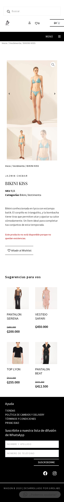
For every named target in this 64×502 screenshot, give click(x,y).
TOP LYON (13, 369)
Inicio (4, 43)
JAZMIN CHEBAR (16, 175)
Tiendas (10, 410)
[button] (59, 37)
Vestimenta (15, 43)
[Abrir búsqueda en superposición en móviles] (32, 11)
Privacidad (12, 422)
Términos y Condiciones (20, 418)
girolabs (54, 488)
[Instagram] (54, 473)
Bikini (23, 195)
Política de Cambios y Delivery (24, 414)
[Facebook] (45, 473)
